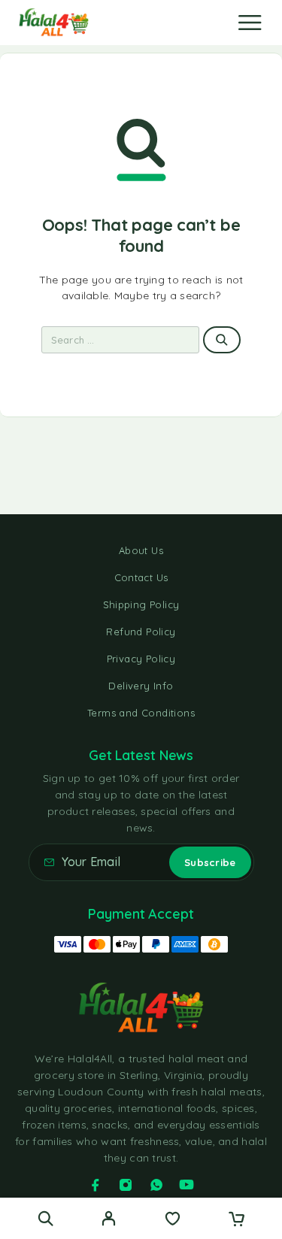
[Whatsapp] (156, 1185)
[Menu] (249, 22)
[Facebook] (95, 1185)
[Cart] (236, 1220)
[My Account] (109, 1220)
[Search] (45, 1218)
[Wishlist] (172, 1220)
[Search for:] (120, 339)
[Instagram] (126, 1185)
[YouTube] (186, 1185)
